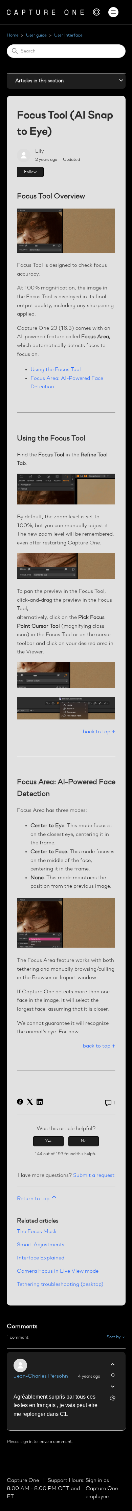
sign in (26, 1442)
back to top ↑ (99, 732)
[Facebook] (20, 1102)
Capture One (23, 1480)
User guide (36, 35)
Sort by (114, 1337)
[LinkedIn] (40, 1102)
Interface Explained (40, 1258)
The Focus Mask (37, 1231)
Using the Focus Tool (55, 369)
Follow (30, 172)
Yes (48, 1141)
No (84, 1141)
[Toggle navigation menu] (114, 12)
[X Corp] (30, 1102)
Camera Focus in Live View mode (57, 1271)
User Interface (68, 35)
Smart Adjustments (40, 1245)
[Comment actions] (113, 1398)
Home (13, 35)
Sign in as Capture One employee (102, 1488)
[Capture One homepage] (53, 12)
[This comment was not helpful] (113, 1387)
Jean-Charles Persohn (41, 1376)
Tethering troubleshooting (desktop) (60, 1284)
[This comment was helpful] (113, 1364)
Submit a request (93, 1175)
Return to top (34, 1199)
